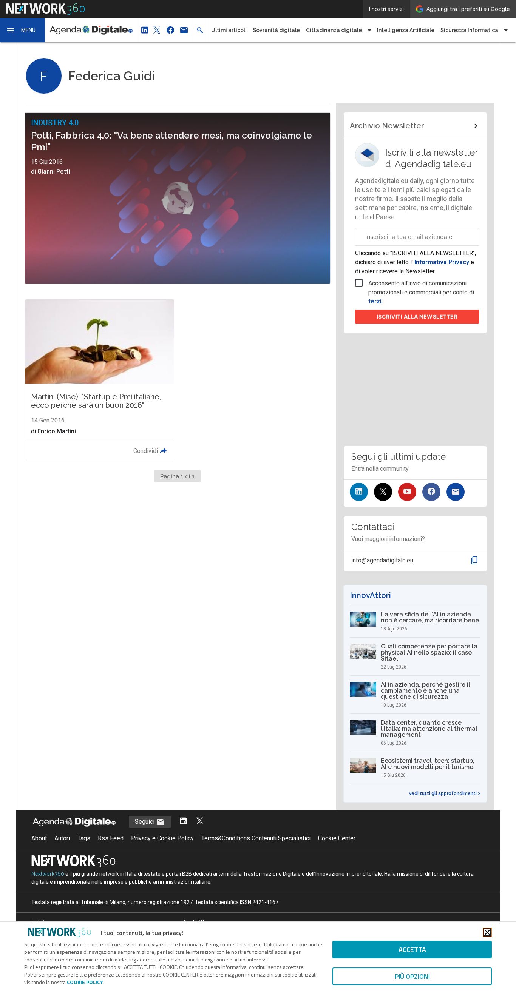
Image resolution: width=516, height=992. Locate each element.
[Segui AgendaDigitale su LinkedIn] (183, 821)
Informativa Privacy (442, 262)
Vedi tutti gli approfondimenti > (444, 793)
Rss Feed (111, 838)
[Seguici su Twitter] (383, 492)
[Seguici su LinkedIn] (359, 492)
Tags (83, 838)
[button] (22, 30)
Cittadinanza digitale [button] (334, 30)
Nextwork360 (47, 874)
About (39, 838)
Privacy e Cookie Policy (162, 838)
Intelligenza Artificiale (405, 30)
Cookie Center (336, 838)
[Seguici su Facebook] (431, 492)
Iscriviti (417, 316)
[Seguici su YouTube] (407, 492)
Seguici (145, 821)
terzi (375, 301)
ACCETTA (412, 949)
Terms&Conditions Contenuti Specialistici (256, 838)
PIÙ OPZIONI (412, 976)
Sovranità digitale (276, 30)
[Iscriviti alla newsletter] (455, 492)
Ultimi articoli (229, 30)
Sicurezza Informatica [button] (469, 30)
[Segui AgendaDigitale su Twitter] (199, 821)
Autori (62, 838)
